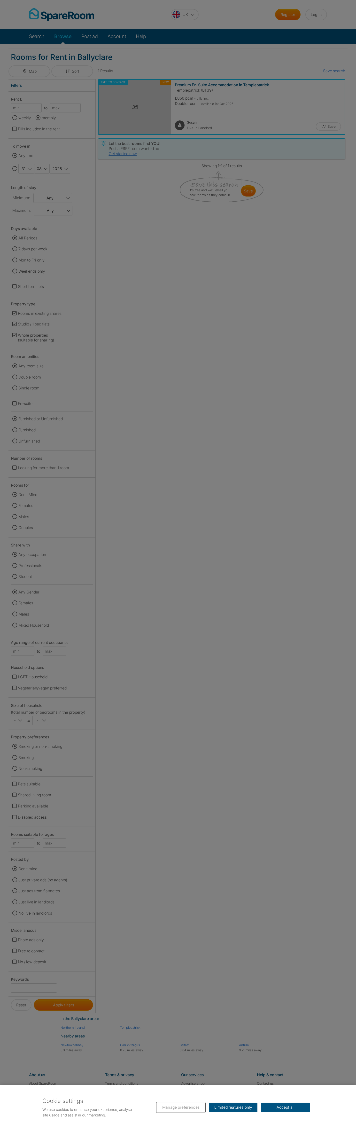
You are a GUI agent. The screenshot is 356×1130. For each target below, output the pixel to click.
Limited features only (233, 1107)
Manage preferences (181, 1107)
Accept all (286, 1107)
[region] (178, 1107)
